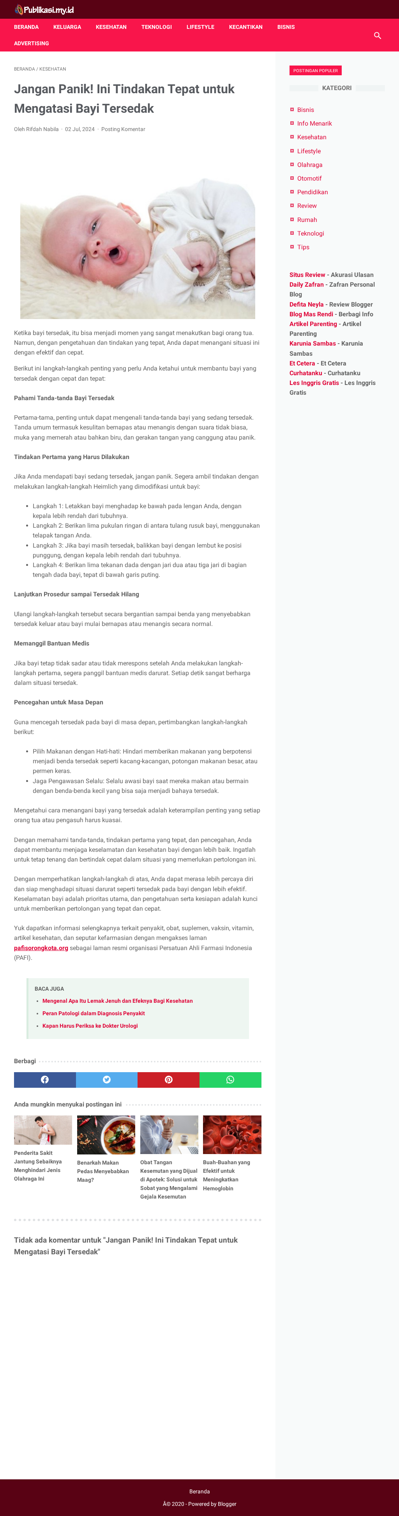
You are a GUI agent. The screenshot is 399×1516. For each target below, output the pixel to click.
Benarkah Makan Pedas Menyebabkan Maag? (103, 1171)
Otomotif (309, 178)
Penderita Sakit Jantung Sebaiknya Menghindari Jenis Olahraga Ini (38, 1166)
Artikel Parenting (313, 324)
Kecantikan (246, 27)
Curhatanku (306, 373)
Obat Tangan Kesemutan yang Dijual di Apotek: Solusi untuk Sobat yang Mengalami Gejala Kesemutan (169, 1179)
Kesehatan (111, 27)
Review (307, 205)
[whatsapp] (230, 1080)
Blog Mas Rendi (311, 314)
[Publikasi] (49, 9)
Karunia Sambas (313, 343)
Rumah (307, 219)
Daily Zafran (307, 284)
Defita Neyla (307, 304)
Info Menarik (314, 123)
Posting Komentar (123, 129)
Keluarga (67, 27)
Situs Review (307, 274)
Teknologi (156, 27)
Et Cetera (302, 363)
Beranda (26, 27)
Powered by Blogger (212, 1504)
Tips (303, 247)
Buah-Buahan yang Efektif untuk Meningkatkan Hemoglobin (226, 1175)
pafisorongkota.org (41, 948)
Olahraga (310, 164)
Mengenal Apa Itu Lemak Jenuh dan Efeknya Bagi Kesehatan (117, 1001)
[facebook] (45, 1080)
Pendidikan (312, 192)
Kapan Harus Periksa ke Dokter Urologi (90, 1026)
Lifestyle (200, 27)
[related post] (43, 1130)
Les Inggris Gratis (314, 383)
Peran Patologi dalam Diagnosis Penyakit (93, 1013)
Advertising (31, 43)
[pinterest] (169, 1080)
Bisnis (286, 27)
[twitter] (107, 1080)
